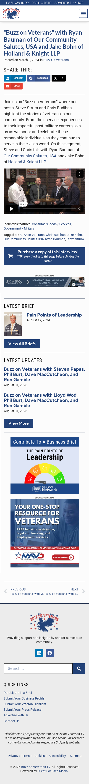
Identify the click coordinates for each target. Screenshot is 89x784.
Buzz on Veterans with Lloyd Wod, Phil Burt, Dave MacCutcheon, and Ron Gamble (41, 400)
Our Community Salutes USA (24, 239)
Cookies (39, 756)
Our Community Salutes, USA (30, 156)
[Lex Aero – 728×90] (44, 286)
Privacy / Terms (19, 756)
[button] (83, 13)
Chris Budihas (55, 235)
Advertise (63, 3)
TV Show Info (17, 3)
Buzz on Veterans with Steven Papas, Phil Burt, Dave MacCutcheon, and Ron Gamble (44, 374)
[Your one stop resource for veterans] (44, 566)
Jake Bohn (74, 235)
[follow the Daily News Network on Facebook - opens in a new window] (50, 653)
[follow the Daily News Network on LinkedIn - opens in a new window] (39, 653)
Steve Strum (75, 239)
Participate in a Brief (18, 693)
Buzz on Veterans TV (35, 767)
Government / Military (19, 228)
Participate (41, 3)
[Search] (79, 668)
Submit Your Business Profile (24, 698)
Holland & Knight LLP (27, 162)
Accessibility (57, 756)
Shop (79, 3)
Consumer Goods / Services (51, 224)
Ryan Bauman (55, 239)
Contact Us (11, 721)
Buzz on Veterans (32, 235)
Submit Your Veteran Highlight (25, 704)
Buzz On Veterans (56, 60)
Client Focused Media (53, 771)
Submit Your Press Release (22, 710)
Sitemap (75, 756)
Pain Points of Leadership (54, 315)
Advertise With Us (16, 715)
